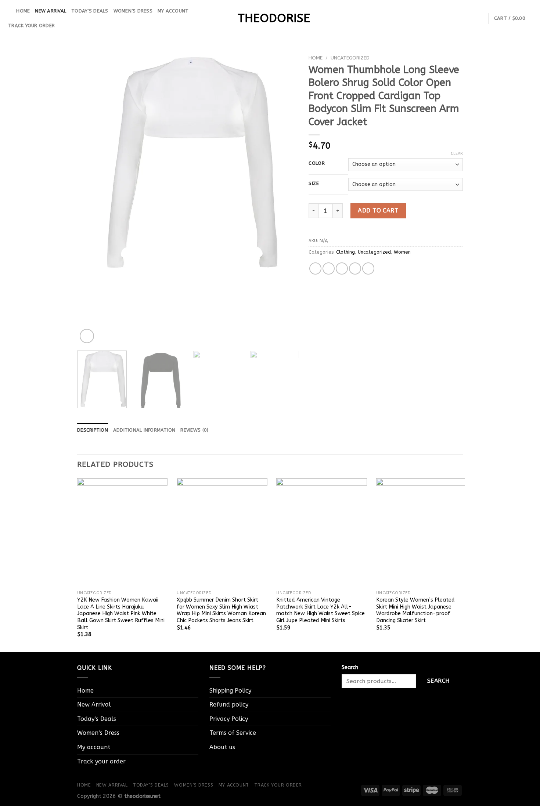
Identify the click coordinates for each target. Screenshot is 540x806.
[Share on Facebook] (315, 268)
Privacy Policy (228, 718)
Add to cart (378, 210)
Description (92, 430)
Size (314, 183)
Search (350, 667)
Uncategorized (350, 58)
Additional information (144, 430)
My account (173, 11)
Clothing (345, 252)
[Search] (8, 11)
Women (402, 252)
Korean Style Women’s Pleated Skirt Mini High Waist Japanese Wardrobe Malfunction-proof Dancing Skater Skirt (415, 610)
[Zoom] (87, 336)
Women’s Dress (133, 11)
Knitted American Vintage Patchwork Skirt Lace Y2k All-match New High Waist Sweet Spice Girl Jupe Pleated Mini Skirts (320, 610)
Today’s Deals (89, 11)
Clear (457, 153)
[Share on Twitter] (329, 268)
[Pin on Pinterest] (355, 268)
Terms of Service (232, 732)
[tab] (92, 430)
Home (23, 11)
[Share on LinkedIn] (368, 268)
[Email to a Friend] (342, 268)
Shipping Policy (230, 690)
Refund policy (228, 704)
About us (222, 747)
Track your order (31, 25)
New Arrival (50, 11)
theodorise (270, 18)
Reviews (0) (194, 430)
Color (317, 163)
